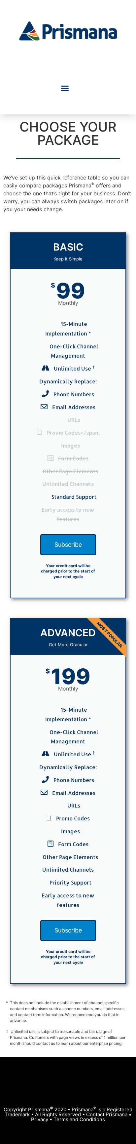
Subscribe (68, 544)
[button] (64, 88)
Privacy (39, 1119)
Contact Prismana (106, 1114)
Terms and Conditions (79, 1119)
